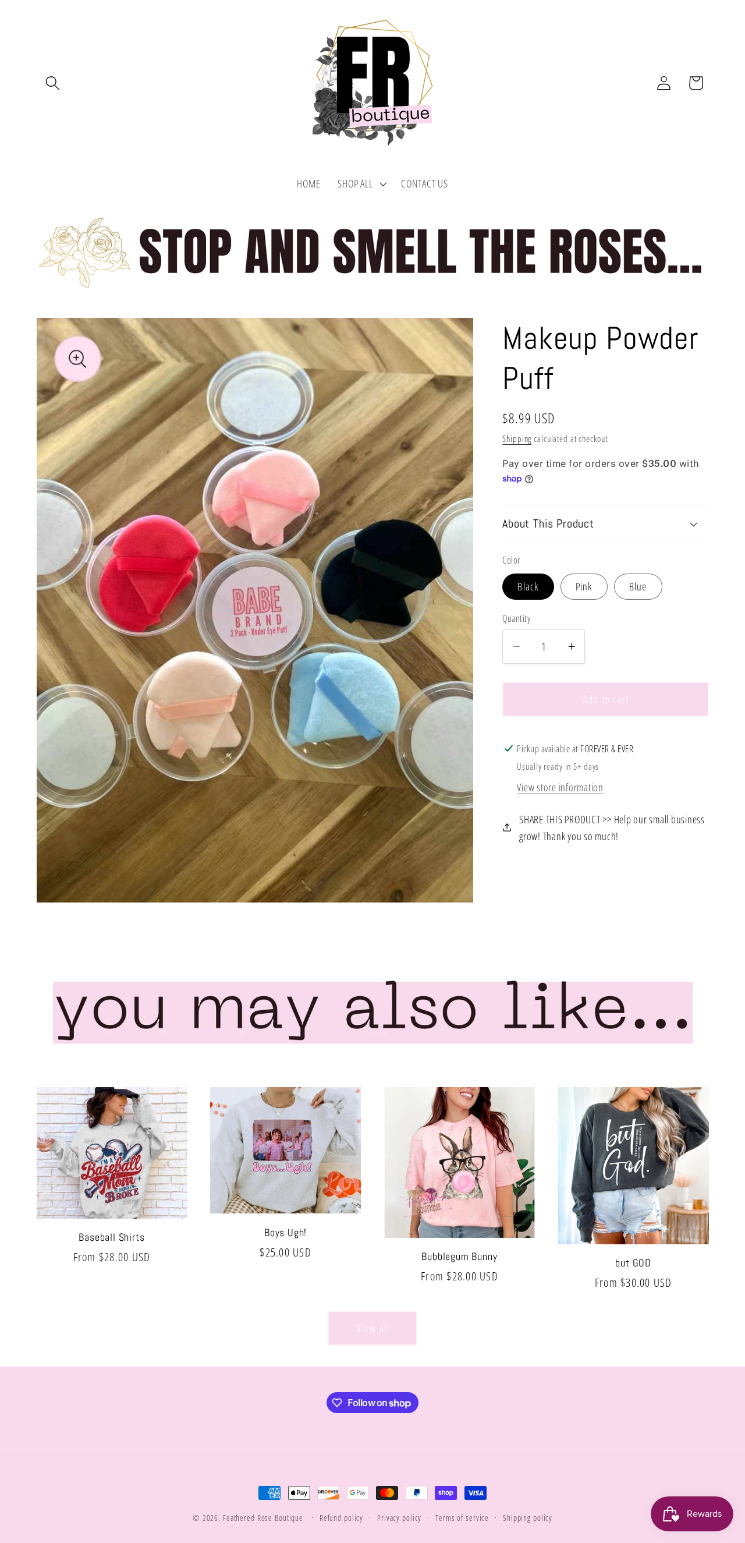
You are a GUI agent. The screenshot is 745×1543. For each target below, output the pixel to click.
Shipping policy (527, 1517)
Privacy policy (399, 1517)
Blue (638, 586)
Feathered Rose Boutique (263, 1517)
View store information (560, 787)
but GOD (633, 1263)
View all (372, 1328)
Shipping (516, 438)
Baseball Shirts (111, 1237)
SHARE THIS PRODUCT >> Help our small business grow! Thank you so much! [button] (612, 827)
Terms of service (462, 1517)
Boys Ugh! (285, 1232)
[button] (53, 83)
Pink (584, 586)
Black (527, 586)
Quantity (516, 617)
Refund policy (341, 1517)
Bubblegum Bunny (459, 1256)
